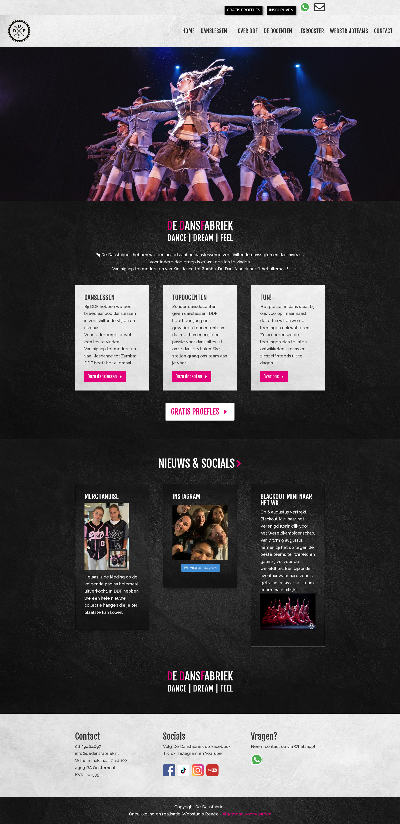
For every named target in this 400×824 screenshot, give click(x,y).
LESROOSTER (311, 31)
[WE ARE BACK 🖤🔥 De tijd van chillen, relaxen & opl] (200, 532)
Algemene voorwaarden (246, 814)
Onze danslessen (102, 376)
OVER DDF (248, 31)
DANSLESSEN (213, 31)
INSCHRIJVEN (281, 10)
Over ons (271, 376)
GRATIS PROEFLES (243, 10)
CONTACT (383, 31)
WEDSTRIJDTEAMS (349, 31)
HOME (188, 31)
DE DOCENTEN (278, 31)
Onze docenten (188, 376)
